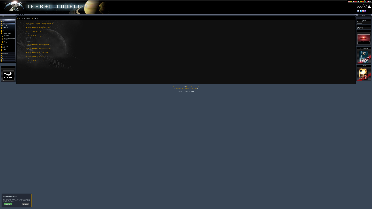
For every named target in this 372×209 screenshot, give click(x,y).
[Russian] (356, 2)
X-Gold (3, 47)
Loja (3, 61)
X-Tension (4, 49)
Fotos (5, 41)
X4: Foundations (5, 25)
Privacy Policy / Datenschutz (192, 86)
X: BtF (3, 51)
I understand (8, 204)
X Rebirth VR (5, 27)
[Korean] (370, 2)
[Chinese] (363, 2)
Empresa (4, 59)
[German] (351, 2)
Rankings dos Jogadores (9, 38)
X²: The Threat (5, 46)
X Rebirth (4, 29)
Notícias (4, 21)
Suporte (4, 55)
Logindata (364, 20)
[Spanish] (361, 2)
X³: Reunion (4, 44)
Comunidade (5, 53)
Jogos (3, 23)
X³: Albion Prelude (6, 32)
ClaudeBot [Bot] (360, 21)
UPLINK (5, 39)
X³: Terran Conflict (6, 33)
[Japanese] (367, 2)
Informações (6, 35)
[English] (349, 2)
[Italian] (358, 2)
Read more (25, 204)
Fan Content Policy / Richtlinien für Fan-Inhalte (186, 88)
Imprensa (6, 36)
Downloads (6, 42)
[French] (354, 2)
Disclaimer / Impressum (178, 86)
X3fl (3, 30)
